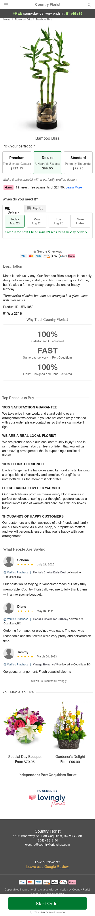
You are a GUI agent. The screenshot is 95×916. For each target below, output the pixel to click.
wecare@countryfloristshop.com (47, 844)
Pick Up (38, 208)
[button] (86, 906)
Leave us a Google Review (47, 866)
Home (6, 19)
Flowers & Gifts (23, 19)
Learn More (74, 187)
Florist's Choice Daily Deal (49, 572)
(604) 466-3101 (48, 840)
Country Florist (47, 4)
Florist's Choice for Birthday (50, 619)
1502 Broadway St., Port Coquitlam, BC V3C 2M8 (47, 836)
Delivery (13, 211)
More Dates (80, 221)
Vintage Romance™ (45, 664)
